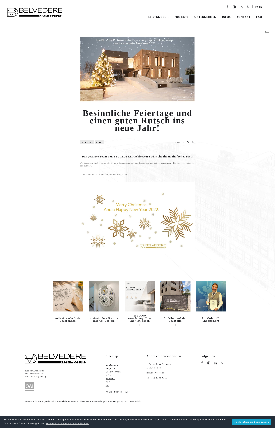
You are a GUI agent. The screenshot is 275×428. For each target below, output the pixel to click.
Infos (226, 17)
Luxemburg (87, 142)
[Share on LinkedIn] (193, 143)
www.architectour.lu (82, 401)
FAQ (259, 17)
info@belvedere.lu (155, 373)
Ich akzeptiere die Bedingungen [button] (251, 422)
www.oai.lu (31, 401)
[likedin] (241, 7)
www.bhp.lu (101, 401)
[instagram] (234, 7)
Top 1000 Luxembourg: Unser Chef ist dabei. (140, 318)
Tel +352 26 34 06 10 (157, 378)
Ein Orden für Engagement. (211, 319)
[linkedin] (215, 363)
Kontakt (243, 17)
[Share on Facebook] (183, 143)
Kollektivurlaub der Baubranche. (68, 319)
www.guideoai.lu (47, 401)
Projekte (181, 17)
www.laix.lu (63, 401)
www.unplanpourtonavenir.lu (125, 401)
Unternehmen (205, 17)
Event (99, 142)
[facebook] (227, 7)
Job (107, 385)
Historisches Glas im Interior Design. (104, 319)
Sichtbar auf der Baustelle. (175, 319)
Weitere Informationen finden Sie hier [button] (67, 423)
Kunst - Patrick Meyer (117, 391)
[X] (248, 6)
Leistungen (157, 17)
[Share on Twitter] (188, 142)
